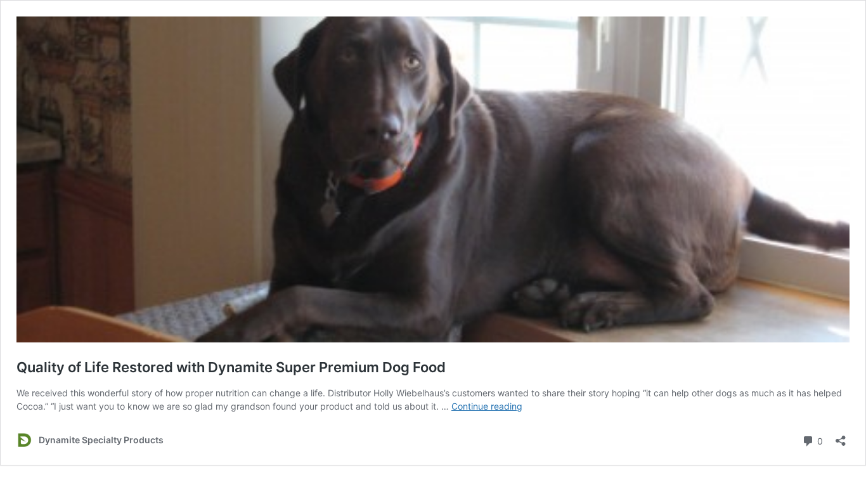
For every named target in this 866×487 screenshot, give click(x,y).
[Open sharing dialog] (841, 436)
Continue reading (486, 406)
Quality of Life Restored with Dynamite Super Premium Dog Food (231, 367)
